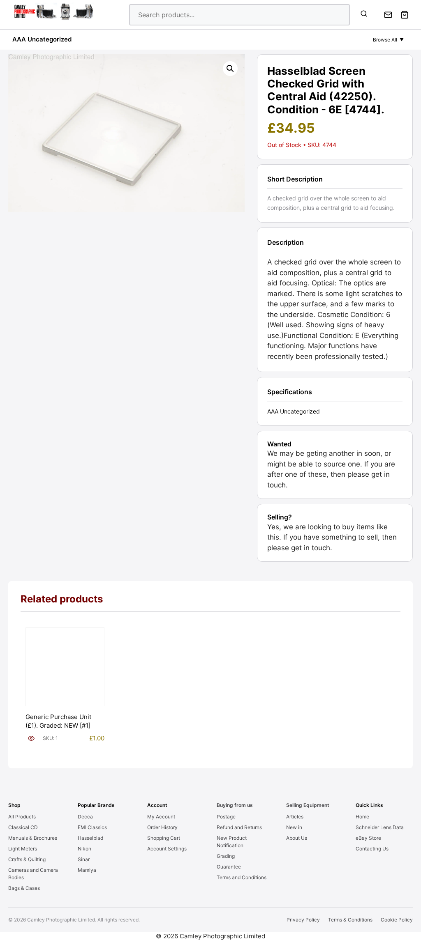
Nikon (84, 849)
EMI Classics (92, 827)
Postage (226, 816)
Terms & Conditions (350, 920)
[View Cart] (404, 15)
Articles (294, 816)
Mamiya (87, 870)
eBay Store (368, 838)
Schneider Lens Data (380, 827)
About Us (296, 838)
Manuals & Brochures (32, 838)
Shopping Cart (163, 838)
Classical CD (23, 827)
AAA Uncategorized (42, 39)
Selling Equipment (307, 805)
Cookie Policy (397, 920)
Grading (226, 856)
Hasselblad (90, 838)
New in (294, 827)
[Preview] (31, 738)
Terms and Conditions (241, 877)
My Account (161, 816)
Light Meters (22, 849)
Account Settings (167, 849)
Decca (85, 816)
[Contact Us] (388, 15)
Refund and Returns (239, 827)
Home (362, 816)
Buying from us (235, 805)
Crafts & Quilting (27, 859)
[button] (230, 68)
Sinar (84, 859)
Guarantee (229, 867)
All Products (22, 816)
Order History (162, 827)
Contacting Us (372, 849)
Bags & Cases (24, 888)
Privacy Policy (303, 920)
